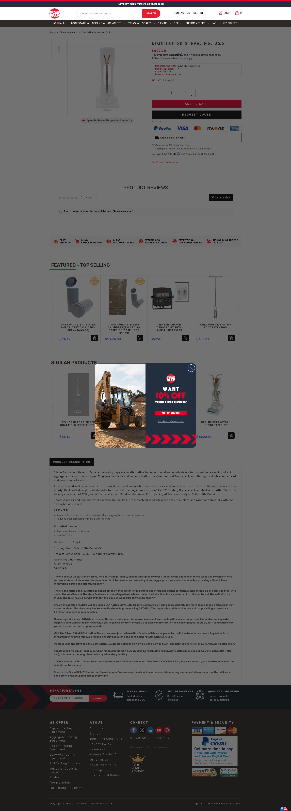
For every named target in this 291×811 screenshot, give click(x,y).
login (228, 13)
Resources (230, 23)
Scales (147, 23)
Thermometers (196, 23)
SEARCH (151, 13)
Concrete (114, 23)
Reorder (199, 13)
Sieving (163, 23)
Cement (97, 23)
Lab (214, 23)
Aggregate (78, 23)
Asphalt (58, 23)
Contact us (182, 13)
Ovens (132, 23)
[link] (171, 421)
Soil (176, 23)
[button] (171, 413)
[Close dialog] (191, 368)
